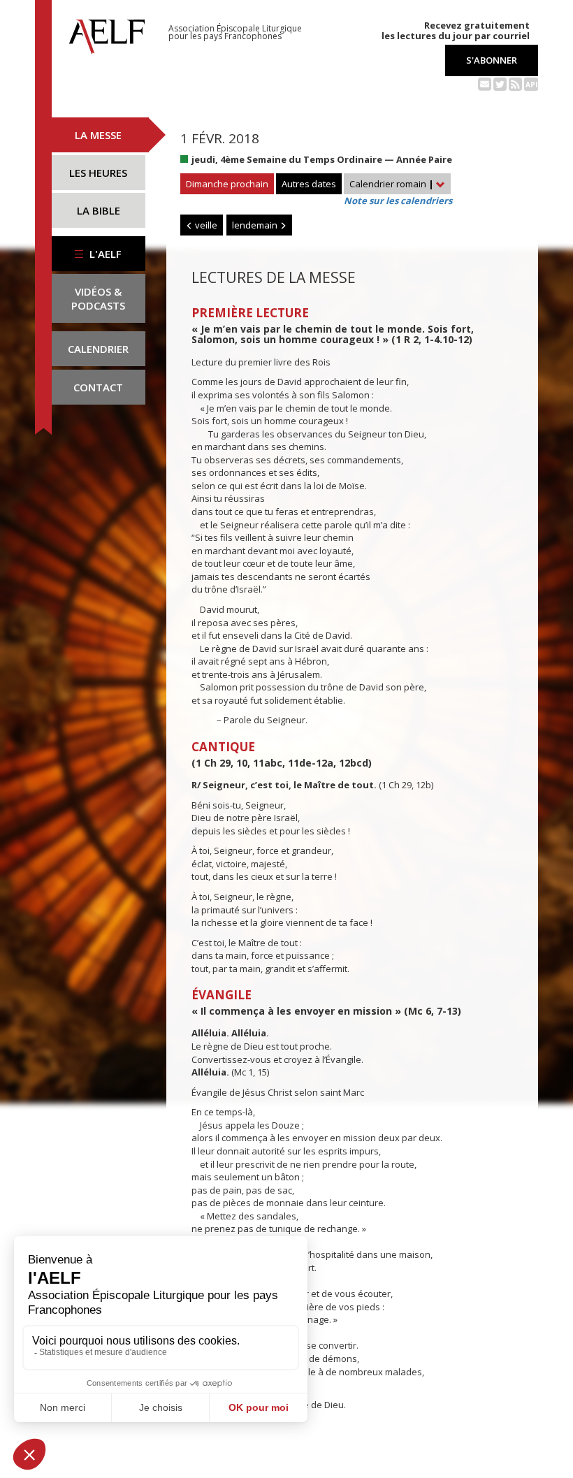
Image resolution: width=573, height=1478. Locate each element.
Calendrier (98, 349)
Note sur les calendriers (398, 200)
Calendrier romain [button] (391, 183)
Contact (98, 387)
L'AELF (104, 254)
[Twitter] (500, 83)
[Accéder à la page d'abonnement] (484, 83)
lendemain (256, 225)
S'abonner (491, 60)
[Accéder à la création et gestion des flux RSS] (515, 83)
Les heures (98, 173)
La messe (98, 135)
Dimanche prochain (227, 183)
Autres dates (309, 183)
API (531, 84)
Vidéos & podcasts (98, 298)
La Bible (98, 210)
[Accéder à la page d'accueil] (106, 33)
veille (205, 225)
